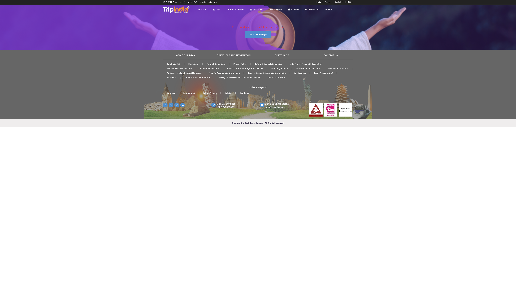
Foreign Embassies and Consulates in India (239, 77)
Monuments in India (209, 68)
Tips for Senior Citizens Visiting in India (267, 73)
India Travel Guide (276, 77)
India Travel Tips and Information (306, 64)
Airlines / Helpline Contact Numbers (184, 73)
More (328, 9)
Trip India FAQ (173, 64)
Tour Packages (236, 9)
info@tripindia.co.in (275, 107)
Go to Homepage (258, 34)
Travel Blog (282, 55)
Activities (294, 9)
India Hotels (258, 9)
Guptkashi (244, 93)
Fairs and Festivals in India (179, 68)
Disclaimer (193, 64)
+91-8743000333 (225, 107)
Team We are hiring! (323, 73)
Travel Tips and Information (233, 55)
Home (203, 9)
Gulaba (228, 93)
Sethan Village (210, 93)
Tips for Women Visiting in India (224, 73)
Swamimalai (189, 93)
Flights (218, 9)
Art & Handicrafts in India (308, 68)
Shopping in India (279, 68)
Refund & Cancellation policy (268, 64)
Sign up (328, 2)
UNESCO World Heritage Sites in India (245, 68)
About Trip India (185, 55)
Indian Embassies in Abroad (197, 77)
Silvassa (171, 93)
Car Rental (277, 9)
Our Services (300, 73)
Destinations (313, 9)
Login (318, 2)
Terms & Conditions (216, 64)
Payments (171, 77)
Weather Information (338, 68)
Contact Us (330, 55)
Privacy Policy (239, 64)
